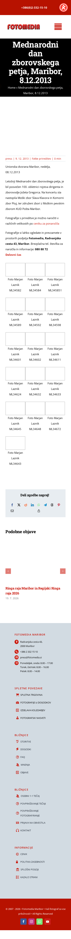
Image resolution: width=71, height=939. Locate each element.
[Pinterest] (59, 505)
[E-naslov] (12, 511)
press (8, 158)
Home (11, 87)
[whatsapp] (39, 921)
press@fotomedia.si (31, 657)
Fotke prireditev (41, 158)
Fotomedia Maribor (32, 909)
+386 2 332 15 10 (29, 651)
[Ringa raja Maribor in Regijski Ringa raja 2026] (35, 539)
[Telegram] (45, 505)
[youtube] (47, 921)
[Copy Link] (39, 511)
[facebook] (23, 921)
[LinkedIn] (32, 505)
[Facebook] (12, 505)
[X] (19, 505)
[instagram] (31, 921)
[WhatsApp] (39, 505)
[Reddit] (25, 505)
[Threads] (52, 505)
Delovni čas (13, 254)
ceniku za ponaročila (46, 223)
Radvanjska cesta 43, (31, 641)
